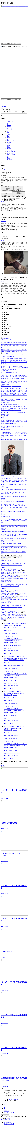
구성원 (10, 129)
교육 (9, 134)
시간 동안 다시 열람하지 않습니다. (9, 43)
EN (4, 170)
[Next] (4, 766)
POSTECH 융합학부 (9, 1112)
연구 (9, 143)
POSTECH (6, 1111)
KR (4, 168)
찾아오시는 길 (7, 1122)
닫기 (20, 43)
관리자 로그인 (6, 1119)
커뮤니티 (10, 150)
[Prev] (2, 766)
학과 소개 (10, 121)
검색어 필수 (5, 111)
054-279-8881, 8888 (13, 1099)
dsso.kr (8, 1118)
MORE (2, 201)
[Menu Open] (1, 162)
